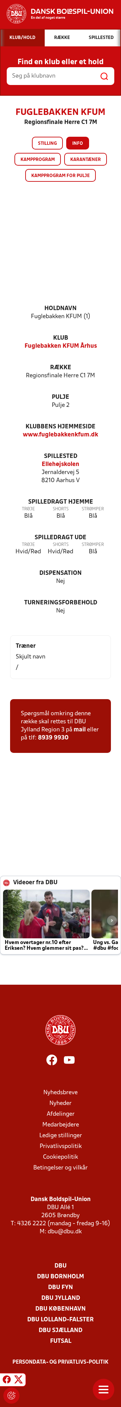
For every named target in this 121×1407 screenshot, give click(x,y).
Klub (60, 338)
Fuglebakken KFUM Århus (61, 346)
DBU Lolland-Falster (60, 1320)
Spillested (60, 456)
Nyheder (60, 1103)
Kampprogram (38, 160)
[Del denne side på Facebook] (7, 1380)
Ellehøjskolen (60, 464)
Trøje (28, 509)
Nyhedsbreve (60, 1093)
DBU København (60, 1309)
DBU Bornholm (60, 1277)
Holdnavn (60, 308)
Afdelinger (61, 1114)
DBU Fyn (60, 1287)
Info (77, 143)
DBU (60, 1266)
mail (80, 730)
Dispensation (60, 573)
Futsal (60, 1341)
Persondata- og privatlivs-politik (60, 1362)
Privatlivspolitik (61, 1146)
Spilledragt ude (60, 538)
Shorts (61, 509)
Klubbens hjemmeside (60, 427)
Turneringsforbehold (60, 603)
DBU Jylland (60, 1298)
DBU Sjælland (60, 1330)
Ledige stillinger (60, 1136)
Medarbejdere (60, 1125)
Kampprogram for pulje (60, 176)
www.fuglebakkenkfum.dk (60, 435)
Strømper (93, 509)
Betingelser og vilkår (60, 1168)
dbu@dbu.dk (65, 1232)
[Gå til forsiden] (56, 14)
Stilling (47, 143)
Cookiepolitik (60, 1157)
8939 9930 (53, 738)
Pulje (60, 397)
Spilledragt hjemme (60, 502)
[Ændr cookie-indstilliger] (11, 1396)
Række (60, 368)
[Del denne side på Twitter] (18, 1380)
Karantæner (85, 160)
